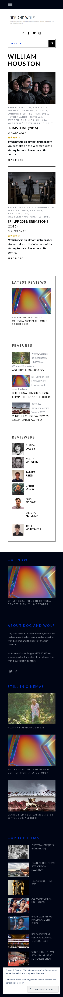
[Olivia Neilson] (18, 516)
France (13, 110)
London (35, 385)
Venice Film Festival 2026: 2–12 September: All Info (30, 418)
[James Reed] (18, 476)
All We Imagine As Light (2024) (41, 900)
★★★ (34, 353)
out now (36, 403)
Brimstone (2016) (23, 128)
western (14, 123)
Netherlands (18, 117)
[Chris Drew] (18, 489)
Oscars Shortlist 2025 (41, 883)
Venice (45, 408)
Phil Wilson (37, 362)
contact (31, 660)
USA (44, 120)
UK (38, 120)
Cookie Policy (17, 982)
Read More (15, 160)
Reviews (36, 117)
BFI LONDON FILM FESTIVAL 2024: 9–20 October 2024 (41, 937)
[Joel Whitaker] (18, 530)
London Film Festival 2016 (28, 113)
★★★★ (12, 107)
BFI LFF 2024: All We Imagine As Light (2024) (41, 920)
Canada (43, 353)
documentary (38, 357)
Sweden (13, 120)
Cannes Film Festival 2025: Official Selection (43, 866)
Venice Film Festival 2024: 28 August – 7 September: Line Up (42, 955)
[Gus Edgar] (18, 503)
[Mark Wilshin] (18, 462)
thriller (27, 120)
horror (41, 110)
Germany (27, 110)
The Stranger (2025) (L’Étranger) (42, 847)
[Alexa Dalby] (18, 449)
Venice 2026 (38, 412)
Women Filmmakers (23, 366)
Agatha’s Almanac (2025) (28, 370)
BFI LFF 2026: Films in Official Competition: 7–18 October (30, 320)
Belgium (25, 107)
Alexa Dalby (18, 132)
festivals (40, 107)
